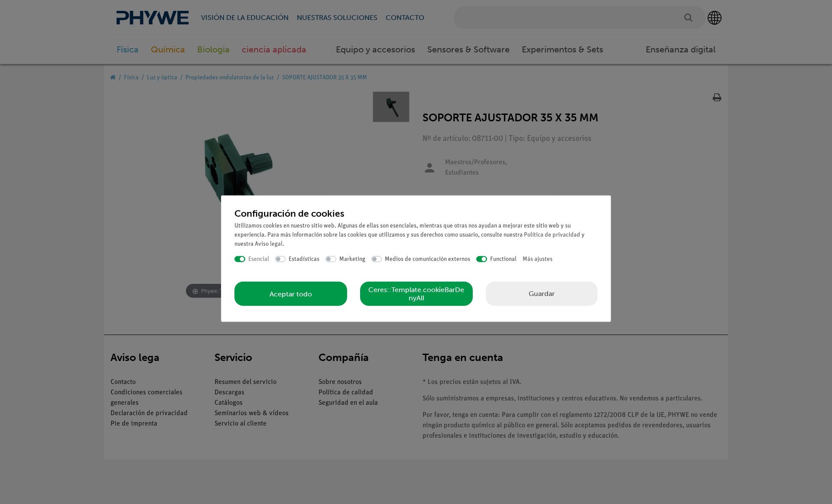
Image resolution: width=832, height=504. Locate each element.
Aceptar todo (291, 293)
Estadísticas (304, 259)
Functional (503, 259)
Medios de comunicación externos (427, 259)
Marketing (352, 259)
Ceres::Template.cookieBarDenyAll (416, 294)
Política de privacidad (552, 234)
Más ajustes (537, 259)
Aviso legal (269, 244)
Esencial (258, 259)
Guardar (542, 293)
